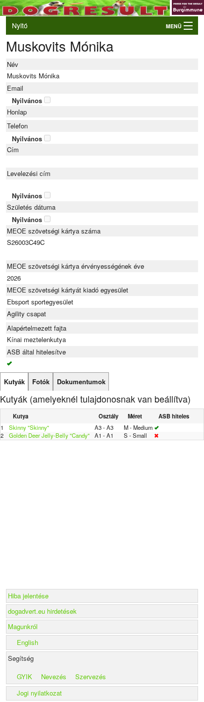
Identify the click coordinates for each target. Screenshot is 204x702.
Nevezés (53, 676)
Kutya (20, 416)
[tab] (14, 382)
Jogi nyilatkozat (39, 693)
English (27, 642)
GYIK (24, 676)
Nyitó (20, 25)
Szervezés (90, 676)
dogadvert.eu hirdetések (42, 611)
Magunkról (23, 626)
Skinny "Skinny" (29, 427)
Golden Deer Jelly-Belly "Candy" (49, 435)
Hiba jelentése (28, 595)
